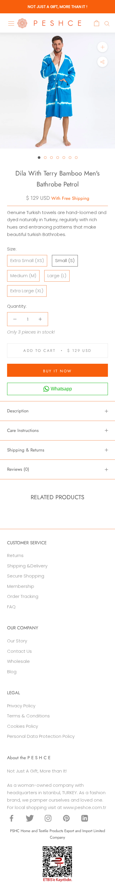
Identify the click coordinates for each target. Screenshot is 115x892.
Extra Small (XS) (27, 260)
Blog (12, 671)
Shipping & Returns (25, 450)
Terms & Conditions (28, 716)
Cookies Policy (22, 726)
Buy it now (57, 371)
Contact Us (19, 651)
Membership (20, 586)
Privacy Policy (21, 706)
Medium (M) (23, 275)
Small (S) (65, 260)
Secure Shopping (25, 576)
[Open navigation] (11, 23)
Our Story (17, 641)
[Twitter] (29, 818)
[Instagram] (48, 818)
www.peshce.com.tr (84, 807)
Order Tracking (22, 596)
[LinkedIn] (84, 818)
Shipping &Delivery (27, 566)
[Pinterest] (66, 818)
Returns (15, 555)
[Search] (107, 23)
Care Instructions (23, 430)
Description (18, 411)
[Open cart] (96, 23)
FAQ (11, 607)
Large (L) (56, 275)
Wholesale (18, 661)
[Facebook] (11, 818)
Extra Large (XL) (26, 291)
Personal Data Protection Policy (41, 736)
